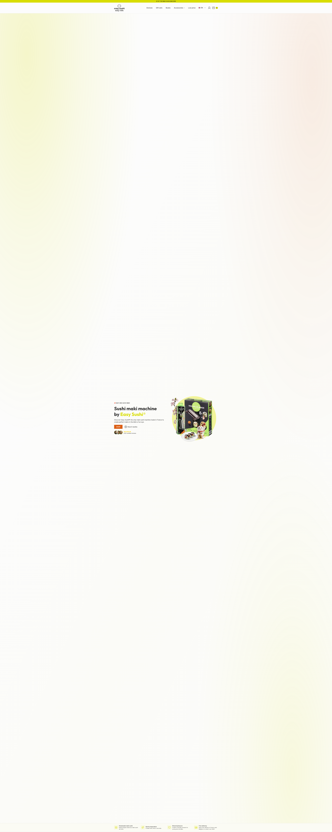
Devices (150, 8)
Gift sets (159, 8)
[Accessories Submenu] (184, 7)
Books (168, 8)
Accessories (178, 8)
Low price (191, 8)
